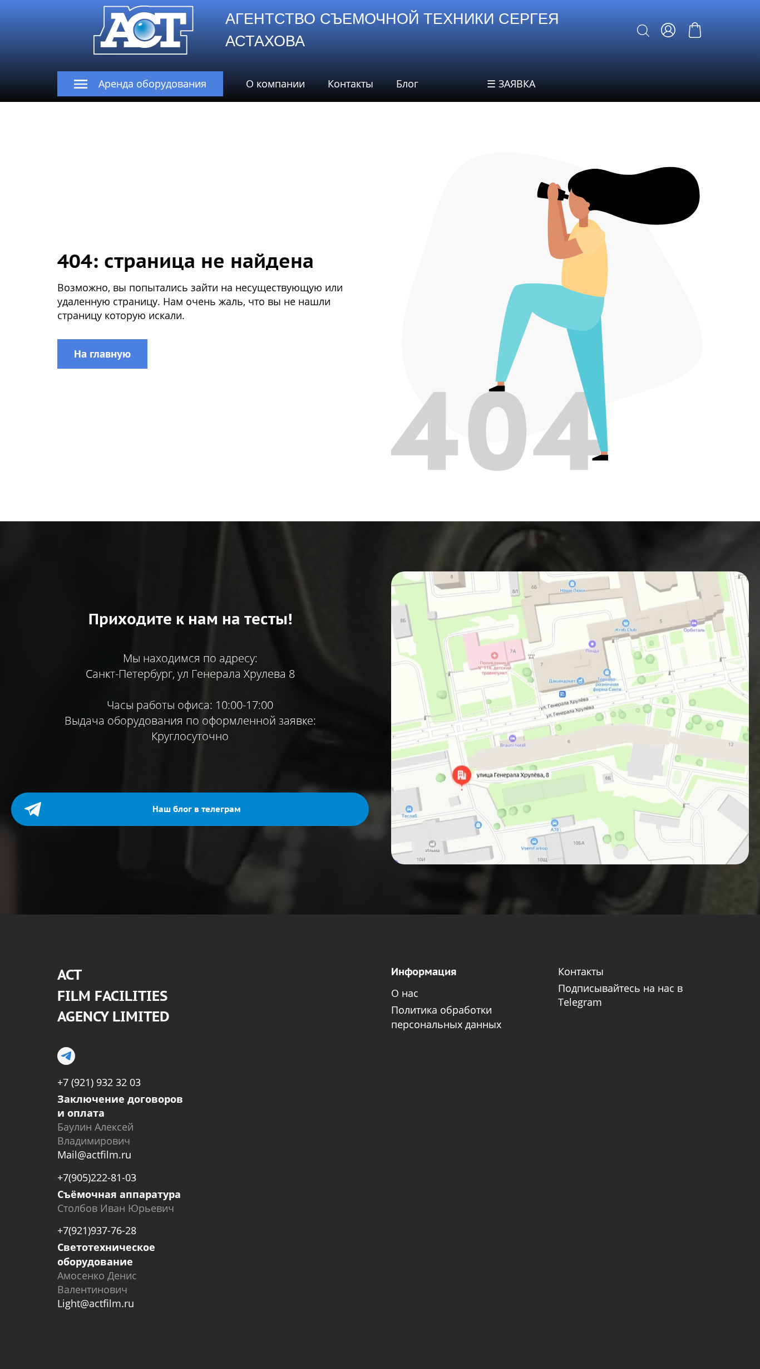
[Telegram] (66, 1056)
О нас (404, 993)
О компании (275, 83)
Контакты (350, 83)
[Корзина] (695, 30)
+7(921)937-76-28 (96, 1230)
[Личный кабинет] (668, 30)
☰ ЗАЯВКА (511, 83)
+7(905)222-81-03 (96, 1177)
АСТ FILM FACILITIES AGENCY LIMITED (113, 995)
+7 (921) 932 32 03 (99, 1082)
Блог (407, 83)
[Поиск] (643, 30)
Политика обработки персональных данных (446, 1016)
